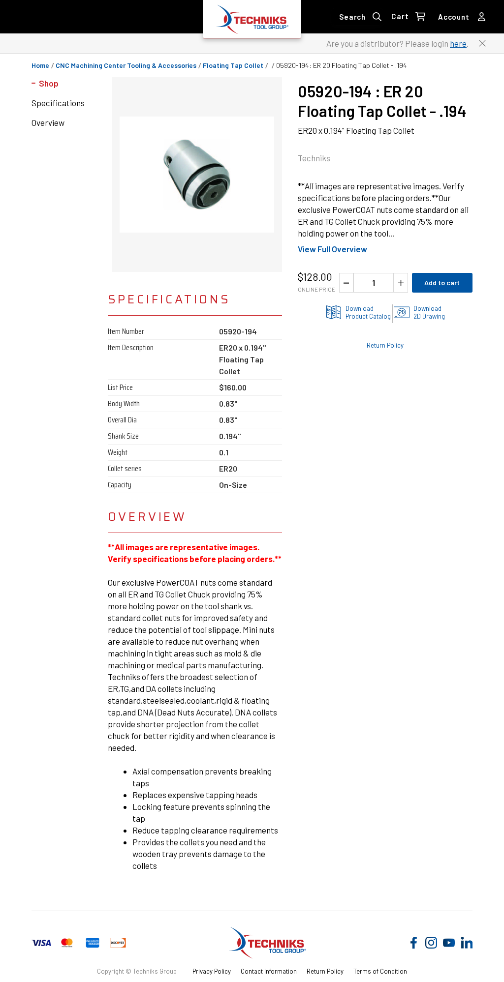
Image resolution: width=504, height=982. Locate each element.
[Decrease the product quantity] (346, 283)
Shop (49, 83)
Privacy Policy (211, 971)
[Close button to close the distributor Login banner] (482, 43)
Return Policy (385, 345)
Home (40, 65)
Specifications (58, 103)
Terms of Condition (380, 971)
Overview (48, 122)
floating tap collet (233, 65)
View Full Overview (332, 249)
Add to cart (442, 282)
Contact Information (269, 971)
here (458, 43)
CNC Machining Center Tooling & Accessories (126, 65)
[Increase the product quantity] (401, 283)
